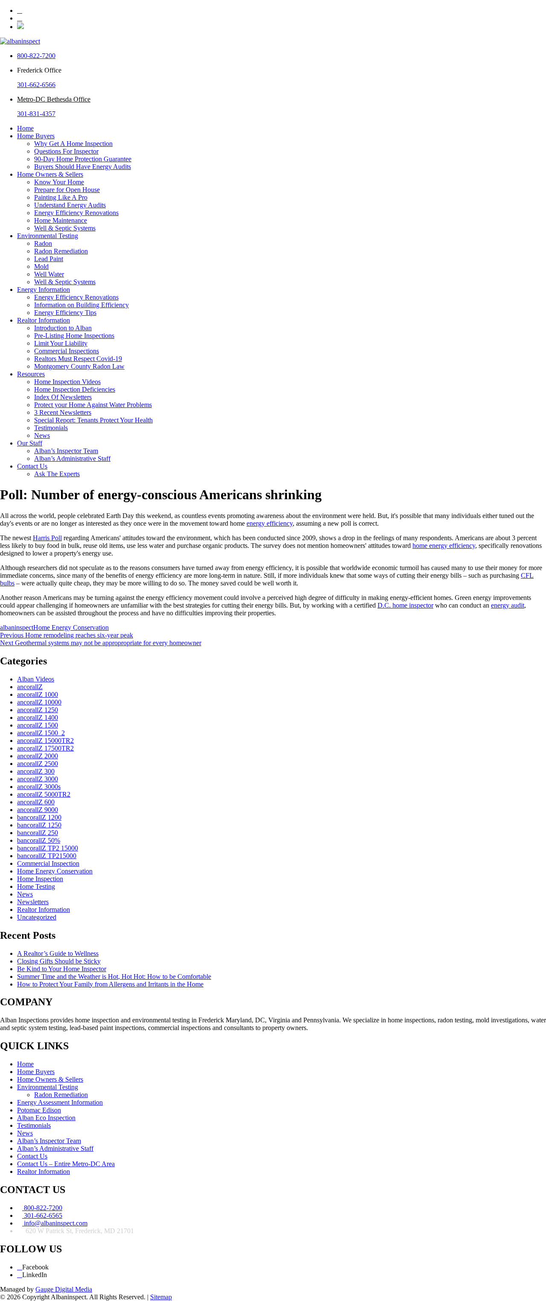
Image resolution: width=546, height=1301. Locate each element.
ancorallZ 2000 (37, 756)
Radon (43, 243)
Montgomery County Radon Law (79, 366)
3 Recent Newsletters (62, 412)
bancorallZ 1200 (39, 817)
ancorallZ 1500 (37, 725)
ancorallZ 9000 (37, 809)
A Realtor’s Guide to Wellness (58, 953)
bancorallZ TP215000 (46, 855)
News (42, 435)
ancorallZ (30, 686)
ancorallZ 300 (36, 771)
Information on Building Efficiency (81, 305)
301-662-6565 (42, 1215)
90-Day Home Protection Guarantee (82, 159)
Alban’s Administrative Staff (72, 458)
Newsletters (33, 901)
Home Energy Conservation (71, 627)
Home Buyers (36, 136)
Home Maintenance (60, 220)
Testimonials (51, 427)
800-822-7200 (36, 55)
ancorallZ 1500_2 (41, 732)
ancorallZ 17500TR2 (45, 748)
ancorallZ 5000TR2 (43, 794)
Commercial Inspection (48, 863)
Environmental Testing (47, 235)
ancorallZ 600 (36, 802)
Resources (31, 374)
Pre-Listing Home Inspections (74, 335)
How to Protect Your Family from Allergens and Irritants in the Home (110, 984)
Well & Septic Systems (65, 228)
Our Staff (29, 443)
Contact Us (32, 466)
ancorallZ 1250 (37, 709)
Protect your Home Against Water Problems (93, 404)
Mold (41, 266)
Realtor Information (43, 320)
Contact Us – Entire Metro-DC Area (66, 1163)
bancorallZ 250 (37, 832)
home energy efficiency (443, 545)
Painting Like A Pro (60, 197)
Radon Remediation (61, 251)
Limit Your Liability (60, 343)
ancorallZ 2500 (37, 763)
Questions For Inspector (66, 151)
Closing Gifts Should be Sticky (59, 961)
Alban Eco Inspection (46, 1117)
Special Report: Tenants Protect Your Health (93, 420)
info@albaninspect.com (54, 1223)
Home (25, 128)
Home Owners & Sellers (50, 174)
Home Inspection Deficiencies (74, 389)
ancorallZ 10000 (39, 702)
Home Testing (36, 886)
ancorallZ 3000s (39, 786)
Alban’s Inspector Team (66, 450)
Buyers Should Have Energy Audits (82, 166)
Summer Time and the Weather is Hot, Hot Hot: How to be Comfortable (114, 976)
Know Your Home (59, 182)
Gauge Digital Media (63, 1289)
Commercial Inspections (66, 351)
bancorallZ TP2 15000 (47, 848)
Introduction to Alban (63, 328)
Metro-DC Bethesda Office (53, 99)
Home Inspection (40, 878)
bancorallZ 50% (38, 840)
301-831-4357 (36, 113)
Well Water (49, 274)
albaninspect (16, 627)
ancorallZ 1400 (37, 717)
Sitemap (161, 1297)
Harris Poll (47, 537)
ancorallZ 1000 (37, 694)
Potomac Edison (39, 1110)
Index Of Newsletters (63, 397)
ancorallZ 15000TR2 (45, 740)
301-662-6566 (36, 84)
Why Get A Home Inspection (73, 143)
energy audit (507, 605)
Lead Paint (48, 258)
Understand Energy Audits (70, 205)
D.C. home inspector (405, 605)
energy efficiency (270, 523)
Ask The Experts (57, 473)
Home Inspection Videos (67, 381)
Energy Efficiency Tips (65, 312)
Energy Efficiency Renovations (76, 212)
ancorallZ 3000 (37, 779)
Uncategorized (36, 917)
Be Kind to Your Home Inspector (61, 968)
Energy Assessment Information (60, 1102)
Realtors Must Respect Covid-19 (78, 358)
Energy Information (43, 289)
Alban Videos (35, 679)
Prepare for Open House (67, 189)
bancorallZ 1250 (39, 825)
